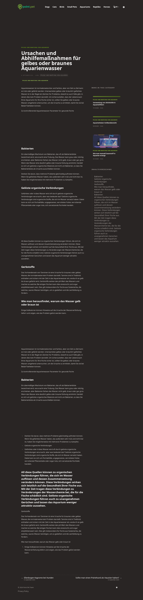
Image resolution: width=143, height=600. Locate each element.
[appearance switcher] (123, 6)
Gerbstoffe (99, 184)
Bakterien (98, 176)
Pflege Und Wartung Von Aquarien (54, 75)
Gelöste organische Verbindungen (102, 180)
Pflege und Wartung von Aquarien (35, 47)
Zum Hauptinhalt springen (31, 2)
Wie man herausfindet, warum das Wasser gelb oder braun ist (107, 189)
